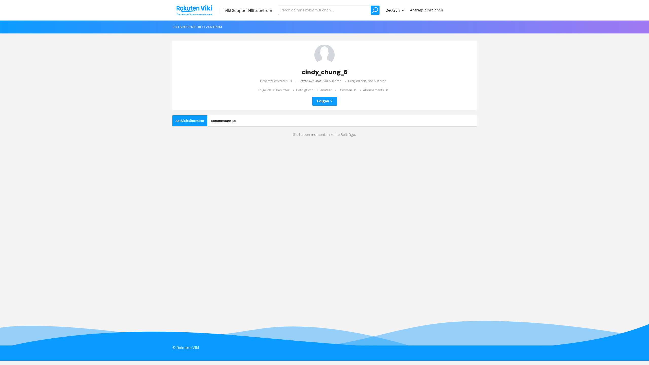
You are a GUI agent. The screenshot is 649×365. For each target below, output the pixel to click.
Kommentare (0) (223, 121)
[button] (375, 10)
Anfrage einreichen (426, 10)
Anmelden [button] (463, 10)
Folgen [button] (323, 101)
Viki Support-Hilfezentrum (248, 10)
